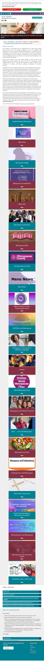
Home (4, 41)
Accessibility (32, 647)
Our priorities (19, 41)
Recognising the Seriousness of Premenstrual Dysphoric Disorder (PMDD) (21, 598)
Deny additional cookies (9, 10)
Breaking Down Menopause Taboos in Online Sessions (18, 602)
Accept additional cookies (30, 10)
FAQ (31, 649)
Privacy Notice (33, 652)
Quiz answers (7, 638)
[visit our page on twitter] (6, 13)
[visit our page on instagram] (8, 13)
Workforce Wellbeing (34, 41)
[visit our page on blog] (10, 13)
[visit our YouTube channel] (1, 13)
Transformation (11, 41)
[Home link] (11, 18)
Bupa (7, 634)
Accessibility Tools (38, 17)
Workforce (25, 41)
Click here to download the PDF (27, 103)
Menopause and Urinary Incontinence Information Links (19, 606)
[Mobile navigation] (43, 13)
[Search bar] (40, 13)
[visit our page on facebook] (4, 13)
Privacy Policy (33, 650)
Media (31, 645)
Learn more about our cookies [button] (8, 6)
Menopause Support (9, 595)
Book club (6, 591)
